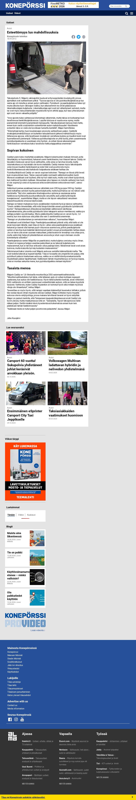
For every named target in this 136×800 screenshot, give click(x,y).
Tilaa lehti (11, 685)
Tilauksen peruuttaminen (18, 692)
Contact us (12, 705)
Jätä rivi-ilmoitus (15, 665)
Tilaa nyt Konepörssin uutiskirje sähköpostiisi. (23, 797)
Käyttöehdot (13, 672)
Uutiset (9, 13)
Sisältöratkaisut (14, 662)
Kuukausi (31, 515)
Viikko (21, 515)
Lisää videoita (38, 630)
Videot (17, 13)
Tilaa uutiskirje (14, 682)
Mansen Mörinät (14, 655)
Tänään (11, 514)
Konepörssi (12, 652)
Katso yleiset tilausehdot (19, 695)
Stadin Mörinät (14, 658)
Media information (15, 708)
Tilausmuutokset (15, 688)
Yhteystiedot (13, 668)
